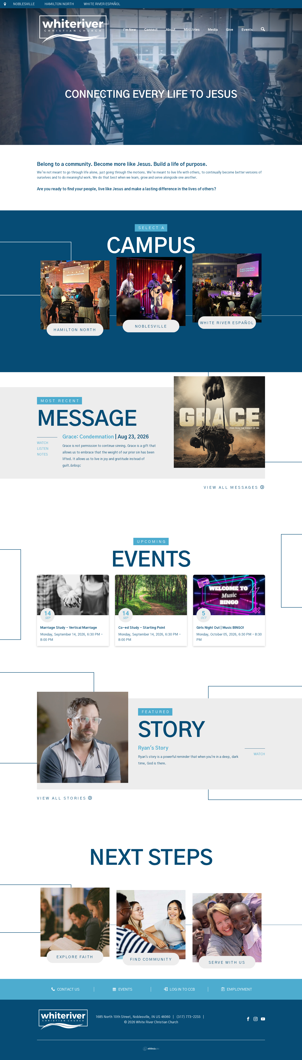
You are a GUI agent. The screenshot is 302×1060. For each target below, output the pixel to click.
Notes (42, 454)
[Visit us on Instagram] (256, 1019)
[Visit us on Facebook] (248, 1019)
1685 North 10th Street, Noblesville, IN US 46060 (133, 1017)
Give (229, 29)
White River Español (102, 4)
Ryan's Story (153, 748)
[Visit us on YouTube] (263, 1019)
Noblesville (24, 4)
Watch (42, 443)
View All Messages (231, 488)
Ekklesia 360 (151, 1049)
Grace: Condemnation (88, 437)
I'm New (129, 29)
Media (213, 29)
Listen (42, 448)
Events (247, 29)
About (170, 29)
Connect (151, 29)
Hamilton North (59, 4)
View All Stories (61, 798)
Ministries (192, 29)
